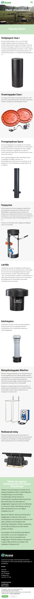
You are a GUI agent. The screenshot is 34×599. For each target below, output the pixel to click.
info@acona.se (5, 575)
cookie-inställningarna (14, 593)
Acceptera (5, 596)
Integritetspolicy (6, 582)
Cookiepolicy (5, 584)
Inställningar (13, 596)
